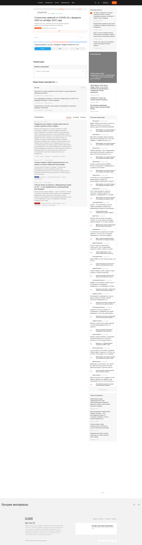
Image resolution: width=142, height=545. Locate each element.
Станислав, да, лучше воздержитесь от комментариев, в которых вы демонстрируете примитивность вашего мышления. (102, 179)
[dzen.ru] (109, 541)
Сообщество (49, 2)
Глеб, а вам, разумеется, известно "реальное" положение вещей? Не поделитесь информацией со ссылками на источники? (102, 193)
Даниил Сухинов (49, 95)
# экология (44, 205)
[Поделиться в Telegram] (28, 20)
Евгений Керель (97, 334)
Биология (37, 203)
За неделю (76, 117)
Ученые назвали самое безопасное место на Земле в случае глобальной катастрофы (51, 163)
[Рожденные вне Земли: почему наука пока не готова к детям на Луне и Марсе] (79, 129)
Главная (40, 2)
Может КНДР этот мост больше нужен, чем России (102, 259)
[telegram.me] (112, 541)
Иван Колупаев (96, 361)
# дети (41, 156)
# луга (63, 203)
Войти (114, 2)
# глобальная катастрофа (54, 177)
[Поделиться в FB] (28, 12)
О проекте (107, 519)
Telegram (43, 48)
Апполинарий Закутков (99, 280)
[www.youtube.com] (106, 541)
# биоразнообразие (46, 203)
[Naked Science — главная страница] (31, 2)
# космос (63, 156)
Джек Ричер (96, 215)
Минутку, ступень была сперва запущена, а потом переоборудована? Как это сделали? (102, 325)
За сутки (68, 117)
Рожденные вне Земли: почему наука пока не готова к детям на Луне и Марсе (51, 125)
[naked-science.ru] (115, 541)
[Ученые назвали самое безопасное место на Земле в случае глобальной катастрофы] (79, 168)
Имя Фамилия (96, 229)
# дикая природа (56, 203)
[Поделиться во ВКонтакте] (28, 23)
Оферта (95, 519)
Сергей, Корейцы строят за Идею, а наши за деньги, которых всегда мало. (102, 271)
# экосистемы (52, 205)
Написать (105, 2)
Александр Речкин (42, 12)
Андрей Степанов (97, 293)
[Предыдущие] (134, 504)
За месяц (83, 117)
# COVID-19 (45, 28)
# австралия (43, 177)
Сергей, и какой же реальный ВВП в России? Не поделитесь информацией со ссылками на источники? (102, 165)
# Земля (64, 177)
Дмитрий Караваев (98, 243)
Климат (37, 177)
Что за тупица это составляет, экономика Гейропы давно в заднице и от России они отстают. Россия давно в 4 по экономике (102, 352)
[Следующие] (139, 504)
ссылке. (79, 9)
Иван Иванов (96, 121)
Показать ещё (103, 389)
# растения (37, 205)
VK (77, 48)
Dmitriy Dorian (96, 148)
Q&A (73, 2)
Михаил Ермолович (98, 348)
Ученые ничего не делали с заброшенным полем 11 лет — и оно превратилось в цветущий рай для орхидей (52, 187)
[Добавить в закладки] (28, 9)
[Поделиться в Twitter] (28, 16)
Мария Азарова (48, 103)
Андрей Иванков (97, 268)
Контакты (101, 519)
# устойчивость (38, 178)
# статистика (53, 28)
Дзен (60, 48)
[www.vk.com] (102, 541)
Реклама (114, 519)
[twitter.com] (99, 541)
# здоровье (47, 156)
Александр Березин (98, 202)
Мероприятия (65, 2)
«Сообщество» (62, 9)
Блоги (57, 2)
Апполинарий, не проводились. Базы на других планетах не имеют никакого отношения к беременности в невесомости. (101, 298)
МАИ (37, 156)
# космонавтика (55, 156)
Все (57, 82)
